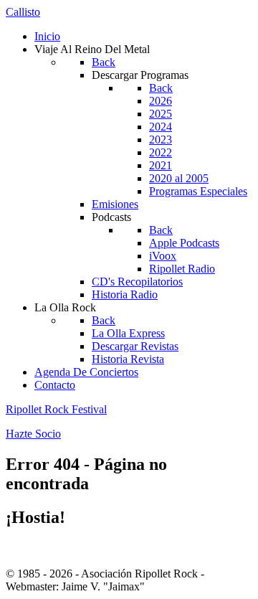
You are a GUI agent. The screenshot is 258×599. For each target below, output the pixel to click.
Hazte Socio (33, 434)
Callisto (23, 12)
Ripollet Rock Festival (56, 409)
